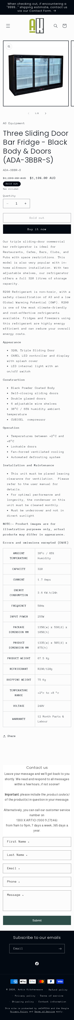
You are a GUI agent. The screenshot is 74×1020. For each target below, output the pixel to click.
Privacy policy (25, 996)
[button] (8, 25)
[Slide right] (45, 113)
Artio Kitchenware (30, 989)
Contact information (52, 1001)
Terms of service (52, 996)
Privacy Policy (19, 1012)
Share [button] (12, 736)
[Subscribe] (60, 948)
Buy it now (37, 229)
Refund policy (58, 990)
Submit (37, 920)
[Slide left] (28, 113)
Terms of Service (45, 1012)
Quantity (9, 195)
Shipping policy (23, 1001)
